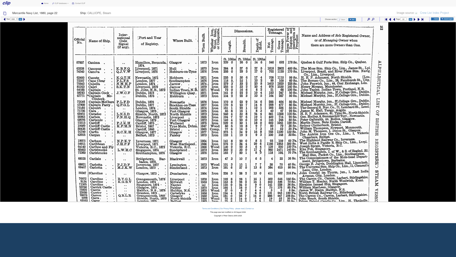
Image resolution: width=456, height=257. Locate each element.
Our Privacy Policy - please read (232, 208)
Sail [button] (353, 19)
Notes (436, 19)
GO (20, 19)
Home (46, 3)
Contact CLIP (80, 3)
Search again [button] (448, 19)
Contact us (250, 208)
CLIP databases (61, 3)
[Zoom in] (368, 19)
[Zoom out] (373, 19)
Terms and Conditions (210, 208)
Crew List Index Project (434, 12)
